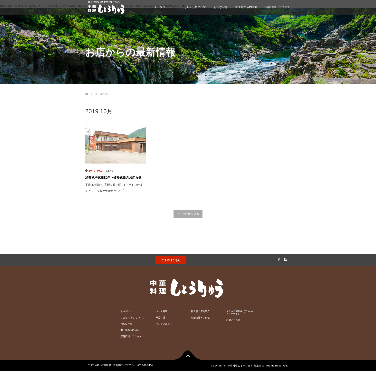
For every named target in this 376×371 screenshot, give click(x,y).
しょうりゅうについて (192, 7)
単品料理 (160, 317)
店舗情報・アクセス (277, 7)
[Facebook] (278, 259)
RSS (285, 259)
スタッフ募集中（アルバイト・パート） (240, 312)
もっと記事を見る (188, 213)
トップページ (162, 7)
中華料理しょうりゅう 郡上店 (244, 365)
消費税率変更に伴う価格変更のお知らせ (113, 177)
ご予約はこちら (171, 260)
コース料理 (161, 311)
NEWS (109, 170)
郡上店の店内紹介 (246, 7)
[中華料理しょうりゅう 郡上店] (107, 7)
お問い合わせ (233, 320)
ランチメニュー (164, 324)
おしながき (221, 7)
